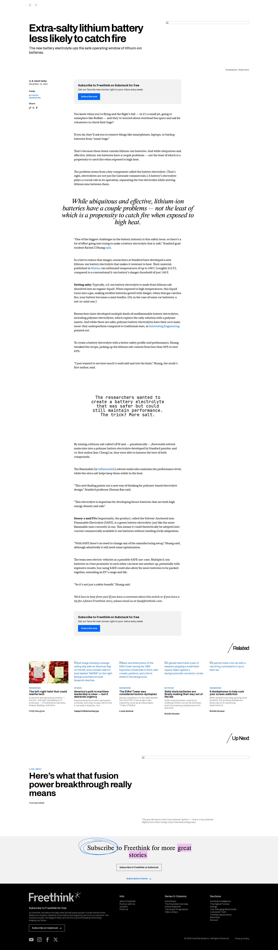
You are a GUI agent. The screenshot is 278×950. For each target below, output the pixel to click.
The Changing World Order (223, 909)
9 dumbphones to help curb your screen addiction (227, 692)
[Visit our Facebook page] (47, 939)
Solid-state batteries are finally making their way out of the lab (183, 694)
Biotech (214, 920)
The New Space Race (220, 915)
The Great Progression (176, 909)
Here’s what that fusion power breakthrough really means (80, 784)
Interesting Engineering (164, 326)
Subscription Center (137, 879)
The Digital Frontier (219, 904)
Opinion (78, 688)
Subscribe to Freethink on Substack (139, 867)
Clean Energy (35, 769)
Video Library (171, 912)
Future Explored (172, 907)
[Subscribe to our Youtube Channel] (31, 939)
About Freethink (128, 901)
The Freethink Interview (176, 904)
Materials (215, 917)
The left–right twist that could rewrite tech (48, 692)
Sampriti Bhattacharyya (86, 711)
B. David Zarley (39, 81)
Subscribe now (89, 96)
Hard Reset (170, 901)
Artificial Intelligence (220, 901)
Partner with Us (127, 904)
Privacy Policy (242, 939)
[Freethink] (225, 8)
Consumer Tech (218, 912)
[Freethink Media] (71, 897)
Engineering (35, 98)
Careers (124, 907)
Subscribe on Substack (45, 928)
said (108, 247)
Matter (95, 268)
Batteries (33, 95)
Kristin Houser (172, 714)
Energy (213, 907)
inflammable (106, 469)
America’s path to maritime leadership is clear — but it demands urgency (91, 694)
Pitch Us (124, 909)
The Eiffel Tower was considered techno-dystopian (138, 692)
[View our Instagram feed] (39, 939)
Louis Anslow (126, 711)
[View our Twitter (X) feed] (55, 939)
